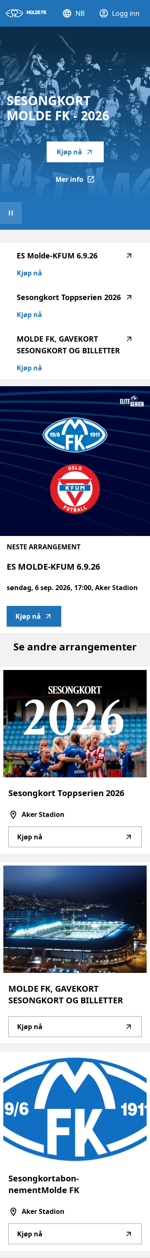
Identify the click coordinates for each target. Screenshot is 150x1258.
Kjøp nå (69, 151)
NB (80, 13)
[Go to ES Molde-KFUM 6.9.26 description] (75, 461)
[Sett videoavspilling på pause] (11, 213)
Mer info (79, 182)
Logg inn (126, 13)
